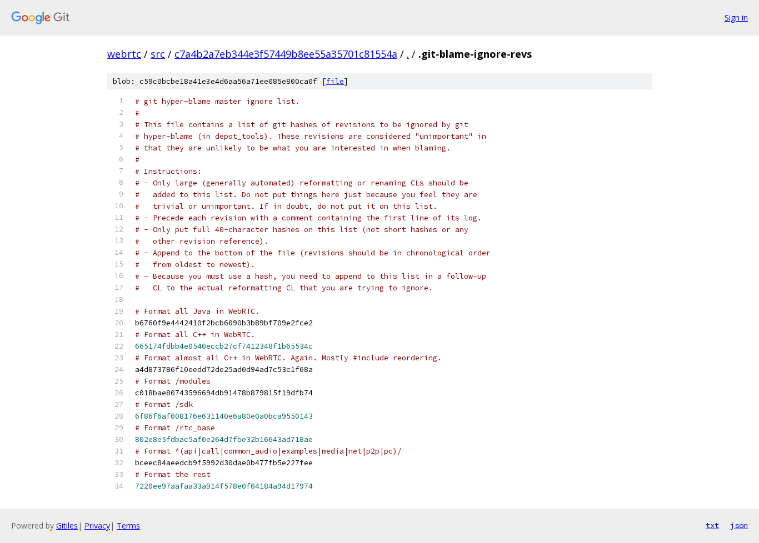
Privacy (97, 525)
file (335, 81)
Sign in (736, 17)
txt (712, 525)
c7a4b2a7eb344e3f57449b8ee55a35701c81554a (285, 54)
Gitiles (67, 525)
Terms (128, 525)
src (158, 54)
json (739, 525)
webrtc (124, 54)
